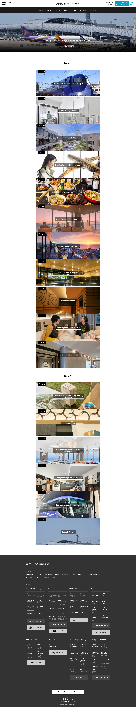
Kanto (66, 574)
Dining (66, 10)
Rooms (74, 10)
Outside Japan (49, 577)
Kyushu (29, 577)
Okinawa (38, 577)
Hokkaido (29, 574)
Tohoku (39, 574)
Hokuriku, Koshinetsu (53, 574)
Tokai (73, 574)
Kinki (80, 574)
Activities (58, 10)
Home (41, 10)
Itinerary (49, 10)
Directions (83, 10)
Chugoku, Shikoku (92, 574)
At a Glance (93, 10)
